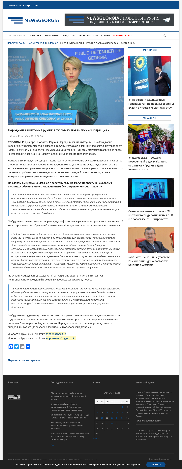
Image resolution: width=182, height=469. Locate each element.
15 (122, 418)
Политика (35, 35)
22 (122, 423)
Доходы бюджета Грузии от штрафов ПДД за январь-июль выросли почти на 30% (70, 416)
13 (112, 418)
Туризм (105, 35)
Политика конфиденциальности (160, 459)
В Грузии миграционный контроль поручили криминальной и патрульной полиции (68, 396)
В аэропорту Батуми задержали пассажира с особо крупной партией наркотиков (67, 425)
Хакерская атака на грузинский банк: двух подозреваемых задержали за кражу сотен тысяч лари (70, 436)
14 (117, 418)
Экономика (51, 35)
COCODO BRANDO (89, 459)
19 (107, 423)
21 (117, 423)
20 (112, 423)
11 (102, 418)
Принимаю (156, 464)
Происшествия (88, 35)
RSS (52, 445)
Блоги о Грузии (122, 35)
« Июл (96, 438)
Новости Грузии (16, 459)
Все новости (17, 35)
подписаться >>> (56, 333)
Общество (68, 35)
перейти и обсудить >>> (61, 338)
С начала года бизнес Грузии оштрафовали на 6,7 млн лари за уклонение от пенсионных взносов (66, 407)
